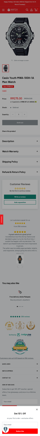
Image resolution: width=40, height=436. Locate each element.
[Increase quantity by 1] (24, 114)
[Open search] (27, 10)
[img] (20, 223)
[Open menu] (3, 10)
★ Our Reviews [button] (1, 219)
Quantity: (5, 114)
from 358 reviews (20, 226)
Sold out (20, 122)
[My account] (31, 10)
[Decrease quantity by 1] (12, 114)
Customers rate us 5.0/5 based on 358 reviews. (17, 358)
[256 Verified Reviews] (20, 355)
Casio (4, 91)
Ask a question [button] (20, 202)
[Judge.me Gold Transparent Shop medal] (5, 325)
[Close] (37, 409)
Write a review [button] (20, 197)
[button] (18, 266)
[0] (36, 10)
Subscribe (20, 431)
